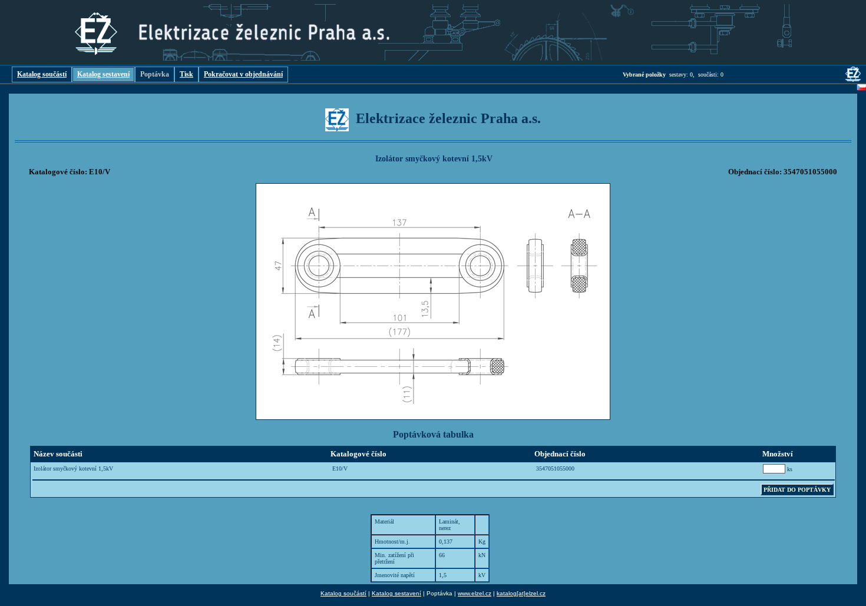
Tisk (186, 74)
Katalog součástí (42, 74)
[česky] (861, 89)
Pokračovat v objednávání (243, 74)
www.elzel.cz (474, 593)
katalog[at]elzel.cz (521, 593)
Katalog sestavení (103, 74)
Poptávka (154, 74)
